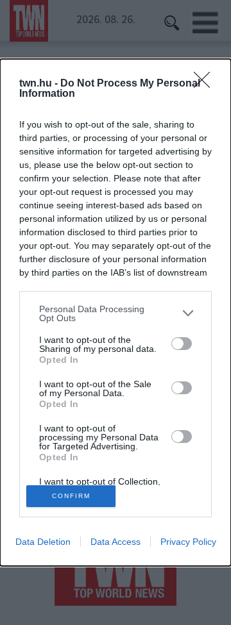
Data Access (115, 542)
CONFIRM (71, 495)
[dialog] (115, 313)
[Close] (206, 84)
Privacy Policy (188, 542)
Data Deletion (43, 542)
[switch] (181, 343)
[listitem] (115, 313)
